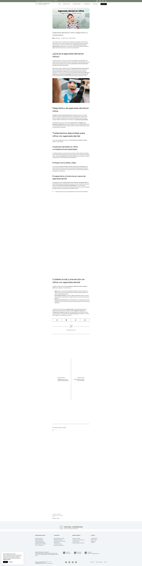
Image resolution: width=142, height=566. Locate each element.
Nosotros (95, 3)
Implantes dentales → (39, 538)
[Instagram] (97, 1)
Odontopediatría (77, 3)
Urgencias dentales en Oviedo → (78, 542)
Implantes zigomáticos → (39, 541)
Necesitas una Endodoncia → (59, 545)
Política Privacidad (99, 562)
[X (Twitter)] (66, 320)
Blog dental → (93, 541)
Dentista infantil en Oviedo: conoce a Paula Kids (57, 515)
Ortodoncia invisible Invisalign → (60, 541)
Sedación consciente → (76, 538)
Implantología (66, 3)
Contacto (103, 3)
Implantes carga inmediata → (40, 542)
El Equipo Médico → (94, 538)
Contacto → (93, 542)
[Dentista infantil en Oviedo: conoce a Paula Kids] (58, 471)
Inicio (59, 3)
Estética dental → (57, 542)
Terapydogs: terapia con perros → (78, 539)
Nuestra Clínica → (94, 539)
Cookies (105, 562)
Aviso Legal (92, 562)
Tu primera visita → (76, 541)
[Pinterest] (75, 320)
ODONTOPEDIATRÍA (72, 38)
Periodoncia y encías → (58, 543)
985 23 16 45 (68, 553)
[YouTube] (100, 1)
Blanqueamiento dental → (58, 539)
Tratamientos (87, 3)
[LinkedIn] (103, 1)
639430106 (79, 553)
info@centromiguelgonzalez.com (93, 553)
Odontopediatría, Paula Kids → (59, 538)
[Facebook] (106, 1)
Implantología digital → (39, 539)
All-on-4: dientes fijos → (39, 545)
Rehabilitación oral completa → (41, 543)
